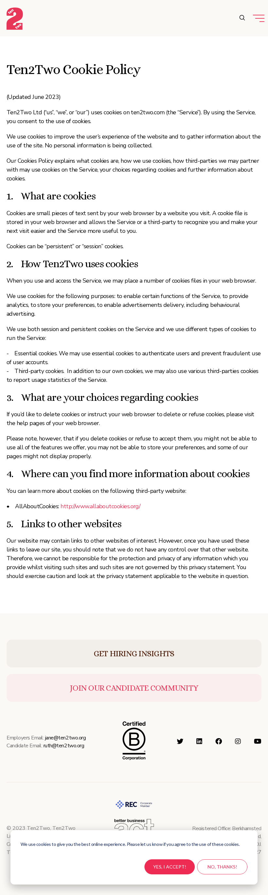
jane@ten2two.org (65, 737)
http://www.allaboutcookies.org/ (100, 506)
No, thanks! (222, 866)
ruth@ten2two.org (63, 745)
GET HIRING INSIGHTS (134, 653)
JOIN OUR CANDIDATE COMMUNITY (134, 688)
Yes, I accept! (169, 866)
